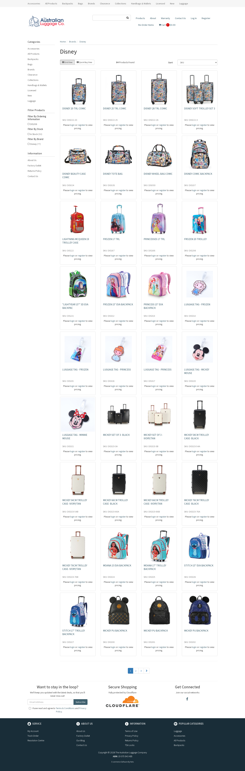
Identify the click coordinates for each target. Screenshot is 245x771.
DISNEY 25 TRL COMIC (114, 108)
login (72, 124)
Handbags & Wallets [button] (141, 3)
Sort (170, 62)
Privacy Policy (131, 735)
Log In (194, 18)
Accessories (33, 48)
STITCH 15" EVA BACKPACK (198, 565)
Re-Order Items (146, 24)
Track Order (33, 735)
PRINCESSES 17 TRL (154, 239)
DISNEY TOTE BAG (112, 173)
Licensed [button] (160, 3)
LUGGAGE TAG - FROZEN (197, 304)
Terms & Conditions (65, 708)
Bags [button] (80, 3)
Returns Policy (34, 170)
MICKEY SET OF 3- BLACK (116, 434)
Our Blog (80, 740)
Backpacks (33, 59)
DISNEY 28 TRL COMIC (155, 108)
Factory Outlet (34, 165)
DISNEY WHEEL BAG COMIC (158, 173)
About (153, 18)
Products (140, 18)
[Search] (127, 18)
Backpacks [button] (67, 3)
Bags (30, 64)
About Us (32, 160)
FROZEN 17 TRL (111, 239)
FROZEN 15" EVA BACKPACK (118, 304)
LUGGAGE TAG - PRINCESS (117, 369)
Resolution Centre (36, 740)
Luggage (32, 100)
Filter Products (36, 110)
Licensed (32, 90)
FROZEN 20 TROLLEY (195, 239)
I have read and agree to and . (59, 710)
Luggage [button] (183, 3)
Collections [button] (120, 3)
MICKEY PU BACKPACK (115, 630)
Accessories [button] (34, 3)
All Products (51, 3)
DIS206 (33, 124)
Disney (35, 143)
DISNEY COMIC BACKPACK (198, 173)
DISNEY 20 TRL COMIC (74, 108)
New (172, 3)
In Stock (36, 134)
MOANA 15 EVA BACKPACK (117, 565)
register (81, 124)
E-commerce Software (119, 762)
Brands (31, 69)
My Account (33, 731)
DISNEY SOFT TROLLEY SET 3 (199, 108)
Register (206, 18)
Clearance (105, 3)
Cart (168, 24)
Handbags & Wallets (37, 85)
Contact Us (180, 18)
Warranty (165, 18)
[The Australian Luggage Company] (46, 21)
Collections (33, 80)
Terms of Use (131, 731)
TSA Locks (129, 745)
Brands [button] (91, 3)
